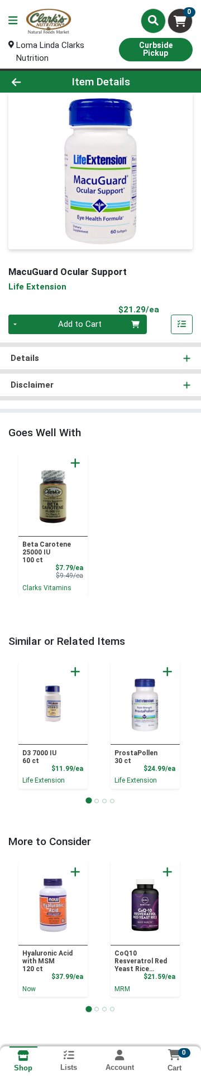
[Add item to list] (182, 325)
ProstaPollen (135, 757)
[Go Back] (31, 82)
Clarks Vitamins (46, 588)
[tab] (88, 801)
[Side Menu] (12, 20)
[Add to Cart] (75, 463)
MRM (122, 989)
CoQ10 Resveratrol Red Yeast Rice (140, 961)
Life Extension (43, 780)
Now (29, 989)
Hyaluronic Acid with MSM (47, 961)
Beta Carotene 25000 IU (46, 552)
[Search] (153, 20)
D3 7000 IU (39, 757)
